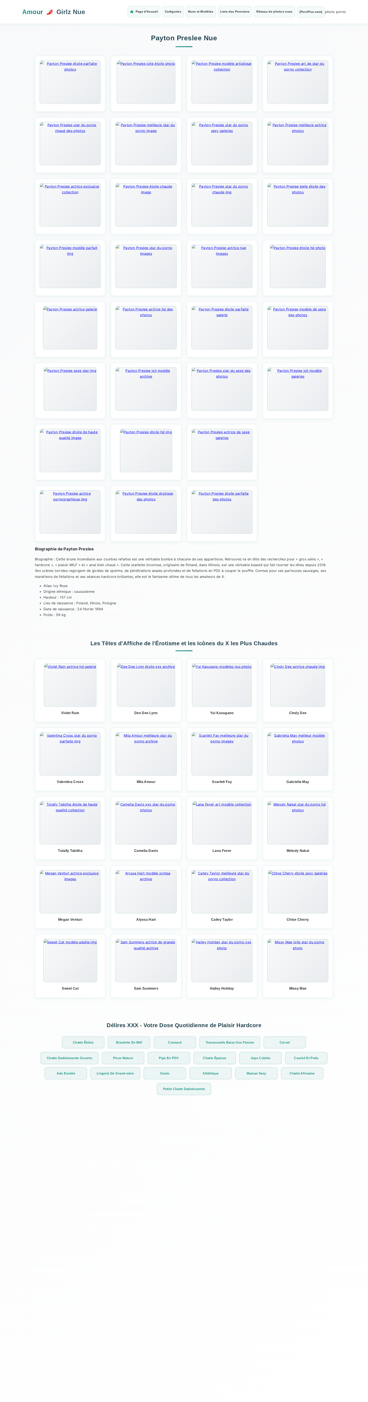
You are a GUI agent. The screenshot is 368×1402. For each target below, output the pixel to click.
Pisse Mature (123, 1058)
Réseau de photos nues (274, 11)
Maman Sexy (256, 1073)
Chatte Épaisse (214, 1058)
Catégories (173, 11)
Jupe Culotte (260, 1058)
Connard (174, 1042)
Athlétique (210, 1073)
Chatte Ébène (83, 1042)
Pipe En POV (169, 1058)
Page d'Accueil (147, 11)
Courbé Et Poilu (306, 1058)
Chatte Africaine (302, 1073)
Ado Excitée (66, 1073)
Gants (165, 1073)
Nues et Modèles (200, 11)
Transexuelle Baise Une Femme (230, 1042)
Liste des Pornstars (235, 11)
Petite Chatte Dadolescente (184, 1089)
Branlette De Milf (129, 1042)
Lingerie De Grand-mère (115, 1073)
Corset (285, 1042)
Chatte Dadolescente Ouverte (69, 1058)
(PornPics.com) (310, 11)
